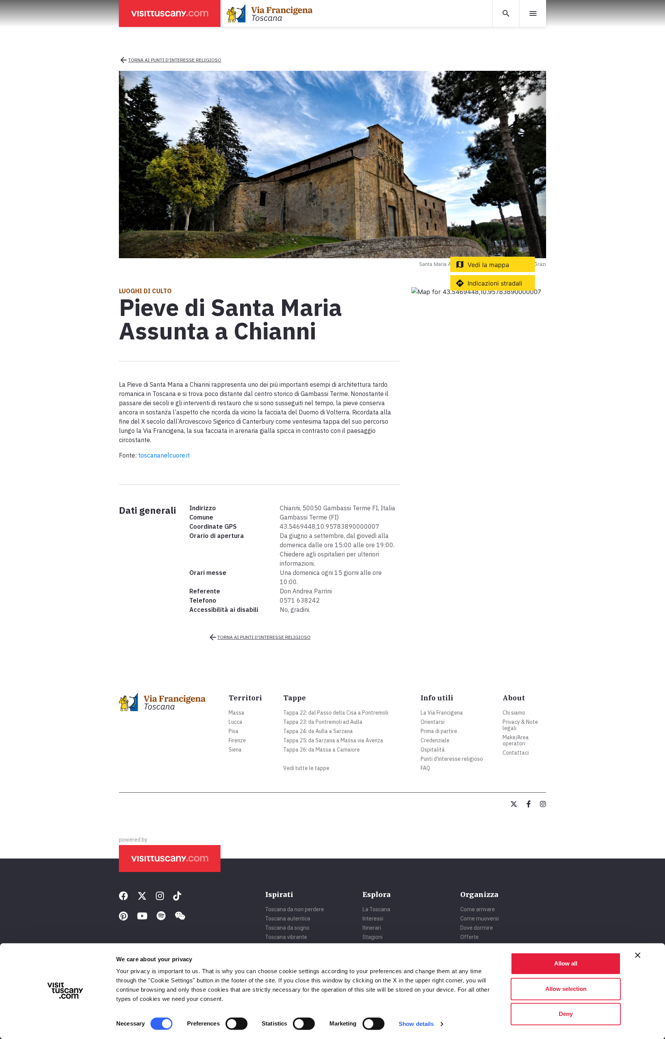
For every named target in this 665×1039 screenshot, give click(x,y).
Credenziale (435, 740)
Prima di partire (439, 731)
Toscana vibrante (286, 937)
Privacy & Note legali (520, 725)
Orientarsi (432, 721)
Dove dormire (476, 928)
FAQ (425, 768)
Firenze (237, 740)
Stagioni (373, 937)
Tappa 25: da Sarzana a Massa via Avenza (333, 740)
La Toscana (376, 909)
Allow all (565, 963)
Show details (416, 1024)
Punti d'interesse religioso (452, 758)
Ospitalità (433, 749)
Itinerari (372, 928)
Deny (566, 1014)
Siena (235, 749)
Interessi (373, 918)
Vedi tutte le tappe (306, 768)
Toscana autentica (287, 918)
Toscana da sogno (287, 928)
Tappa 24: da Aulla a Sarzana (318, 731)
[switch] (236, 1023)
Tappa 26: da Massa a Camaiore (321, 749)
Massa (236, 712)
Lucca (235, 721)
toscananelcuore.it (164, 455)
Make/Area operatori (516, 740)
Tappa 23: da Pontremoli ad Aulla (323, 721)
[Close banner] (637, 955)
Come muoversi (479, 918)
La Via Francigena (442, 712)
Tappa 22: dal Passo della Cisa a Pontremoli (335, 712)
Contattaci (516, 752)
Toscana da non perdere (294, 909)
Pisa (234, 731)
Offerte (469, 937)
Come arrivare (477, 909)
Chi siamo (514, 712)
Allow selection (565, 989)
